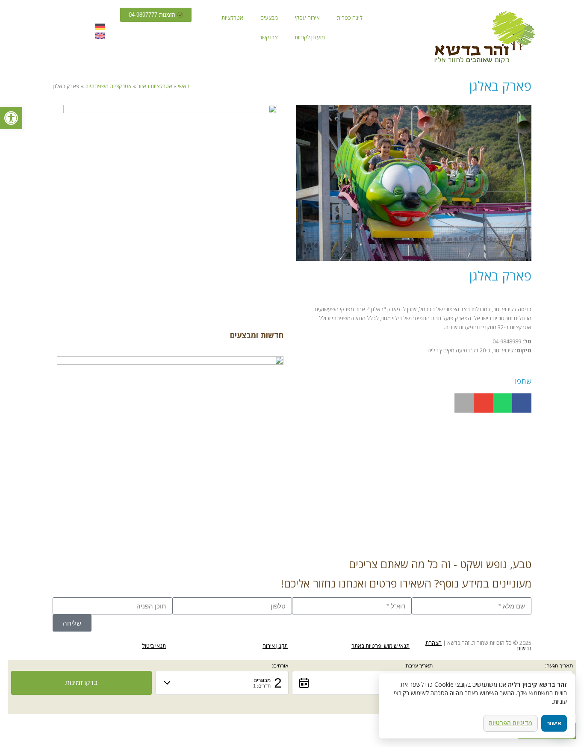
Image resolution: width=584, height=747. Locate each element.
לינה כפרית (350, 17)
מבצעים (269, 17)
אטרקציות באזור (154, 86)
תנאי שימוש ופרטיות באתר (380, 646)
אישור (554, 723)
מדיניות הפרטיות (510, 723)
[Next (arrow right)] (569, 373)
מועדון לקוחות (310, 37)
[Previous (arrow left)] (15, 373)
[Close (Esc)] (574, 9)
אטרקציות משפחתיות (108, 86)
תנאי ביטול (154, 646)
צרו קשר (268, 37)
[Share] (555, 9)
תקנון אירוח (275, 646)
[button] (521, 403)
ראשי (183, 86)
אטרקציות (232, 17)
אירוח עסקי (307, 17)
